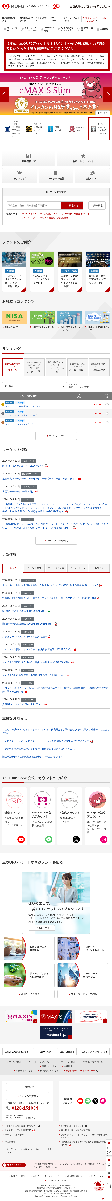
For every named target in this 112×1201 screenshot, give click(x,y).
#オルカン (34, 214)
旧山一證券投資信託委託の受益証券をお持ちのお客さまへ (32, 756)
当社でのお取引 (18, 1176)
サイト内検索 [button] (66, 19)
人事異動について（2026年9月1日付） (22, 704)
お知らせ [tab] (99, 568)
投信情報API (10, 1142)
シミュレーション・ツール (41, 1062)
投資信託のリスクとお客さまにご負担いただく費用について (84, 1136)
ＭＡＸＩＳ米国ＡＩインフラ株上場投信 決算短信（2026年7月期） (37, 649)
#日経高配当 (46, 214)
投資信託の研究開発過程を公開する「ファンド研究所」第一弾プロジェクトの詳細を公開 (49, 598)
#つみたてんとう (30, 218)
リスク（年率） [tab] (34, 367)
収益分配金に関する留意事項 (18, 1130)
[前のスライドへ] (4, 94)
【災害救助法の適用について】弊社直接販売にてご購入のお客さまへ (38, 749)
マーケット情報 (68, 1062)
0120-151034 (25, 1108)
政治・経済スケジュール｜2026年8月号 (23, 466)
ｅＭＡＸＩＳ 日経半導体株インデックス (22, 406)
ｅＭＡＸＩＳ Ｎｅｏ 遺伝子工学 (19, 424)
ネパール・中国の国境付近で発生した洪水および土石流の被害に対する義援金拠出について (50, 585)
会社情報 (68, 1066)
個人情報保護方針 (75, 1176)
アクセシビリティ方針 (57, 1180)
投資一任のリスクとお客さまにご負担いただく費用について (28, 1151)
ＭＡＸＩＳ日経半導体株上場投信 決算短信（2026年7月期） (33, 675)
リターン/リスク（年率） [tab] (56, 367)
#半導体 (68, 214)
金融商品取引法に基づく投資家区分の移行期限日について (84, 1143)
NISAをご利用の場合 (14, 1134)
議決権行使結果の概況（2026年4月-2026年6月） (28, 623)
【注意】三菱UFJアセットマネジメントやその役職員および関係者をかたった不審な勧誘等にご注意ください (71, 1165)
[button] (99, 1186)
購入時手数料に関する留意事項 (75, 1130)
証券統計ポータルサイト (72, 1126)
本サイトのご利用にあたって (46, 1176)
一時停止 (103, 112)
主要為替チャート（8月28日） (18, 491)
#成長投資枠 (62, 218)
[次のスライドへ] (107, 94)
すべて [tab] (12, 568)
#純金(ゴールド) (81, 214)
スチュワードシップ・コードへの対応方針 (24, 636)
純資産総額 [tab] (99, 367)
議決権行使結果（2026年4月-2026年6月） (24, 611)
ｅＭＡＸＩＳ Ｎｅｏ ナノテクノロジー (22, 415)
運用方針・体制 (49, 1066)
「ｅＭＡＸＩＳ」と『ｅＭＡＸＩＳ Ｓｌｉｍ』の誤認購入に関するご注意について (45, 741)
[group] (56, 94)
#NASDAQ (58, 214)
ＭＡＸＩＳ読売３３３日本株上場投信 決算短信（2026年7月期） (36, 662)
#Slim (25, 214)
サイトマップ (97, 1176)
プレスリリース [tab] (77, 568)
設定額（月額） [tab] (77, 367)
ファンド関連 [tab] (34, 568)
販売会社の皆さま (24, 1070)
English (76, 18)
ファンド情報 (15, 1062)
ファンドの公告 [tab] (56, 568)
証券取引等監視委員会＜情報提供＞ (21, 1126)
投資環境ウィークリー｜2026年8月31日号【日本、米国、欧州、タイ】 (39, 478)
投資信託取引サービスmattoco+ (95, 19)
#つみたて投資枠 (47, 218)
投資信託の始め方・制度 (94, 1062)
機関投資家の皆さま (49, 1070)
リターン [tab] (13, 367)
